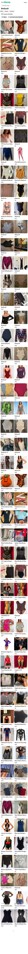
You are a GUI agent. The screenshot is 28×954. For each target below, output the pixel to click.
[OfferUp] (6, 2)
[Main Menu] (2, 2)
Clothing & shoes (6, 5)
